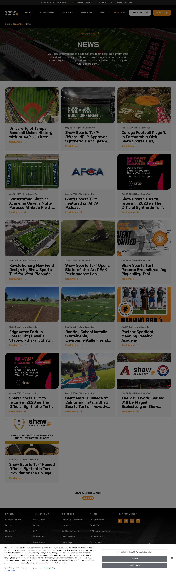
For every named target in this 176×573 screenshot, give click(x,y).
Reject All (134, 559)
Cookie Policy (10, 570)
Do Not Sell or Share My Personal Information (134, 552)
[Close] (172, 558)
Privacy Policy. (49, 568)
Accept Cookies (134, 565)
